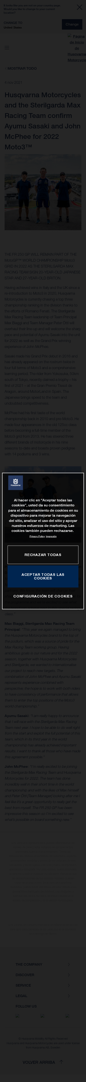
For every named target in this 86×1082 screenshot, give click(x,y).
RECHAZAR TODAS (43, 555)
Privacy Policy (37, 536)
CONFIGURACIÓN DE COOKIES (43, 596)
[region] (43, 541)
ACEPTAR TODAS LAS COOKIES (43, 576)
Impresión (51, 536)
